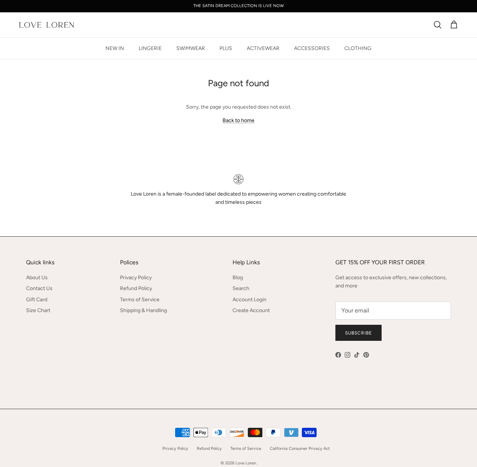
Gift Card (36, 299)
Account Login (249, 299)
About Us (37, 277)
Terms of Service (139, 299)
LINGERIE (150, 48)
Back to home (238, 120)
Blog (238, 277)
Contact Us (39, 288)
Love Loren (246, 463)
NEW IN (114, 48)
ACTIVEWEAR (263, 48)
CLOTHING (358, 48)
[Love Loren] (47, 25)
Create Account (251, 310)
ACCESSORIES (312, 48)
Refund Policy (136, 288)
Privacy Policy (136, 277)
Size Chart (38, 310)
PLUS (225, 48)
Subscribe (358, 333)
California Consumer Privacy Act (300, 448)
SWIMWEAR (190, 48)
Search (241, 288)
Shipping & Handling (143, 310)
